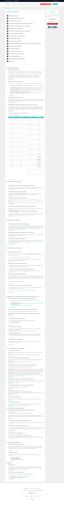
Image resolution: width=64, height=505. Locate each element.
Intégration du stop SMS (15, 302)
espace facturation (13, 405)
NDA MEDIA (31, 488)
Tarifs (17, 4)
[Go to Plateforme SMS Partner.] (5, 8)
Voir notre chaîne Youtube (21, 477)
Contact (26, 496)
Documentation (31, 4)
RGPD (34, 496)
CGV (30, 496)
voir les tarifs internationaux (28, 361)
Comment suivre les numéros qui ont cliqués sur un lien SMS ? (25, 290)
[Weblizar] (8, 4)
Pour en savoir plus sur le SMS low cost (19, 375)
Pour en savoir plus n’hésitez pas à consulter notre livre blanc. (21, 305)
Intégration (21, 4)
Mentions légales (39, 490)
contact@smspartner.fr (19, 101)
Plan (38, 496)
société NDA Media (32, 71)
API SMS (26, 4)
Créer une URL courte (16, 253)
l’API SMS (29, 227)
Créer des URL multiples (20, 281)
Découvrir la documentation (25, 476)
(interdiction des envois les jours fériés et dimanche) (33, 303)
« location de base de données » (17, 447)
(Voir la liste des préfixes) (31, 194)
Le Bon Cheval (37, 488)
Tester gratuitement (52, 23)
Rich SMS (26, 265)
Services (13, 4)
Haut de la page (11, 79)
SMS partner (26, 488)
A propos (37, 4)
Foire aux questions (12, 11)
